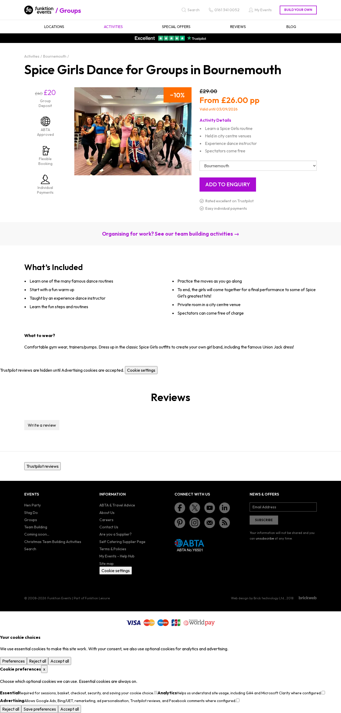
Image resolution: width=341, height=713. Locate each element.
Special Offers (176, 26)
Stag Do (31, 512)
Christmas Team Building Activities (52, 541)
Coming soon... (36, 534)
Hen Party (32, 505)
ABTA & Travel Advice (117, 505)
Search (30, 548)
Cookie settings (141, 370)
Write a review (42, 425)
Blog (291, 26)
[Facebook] (179, 507)
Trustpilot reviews (42, 466)
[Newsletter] (209, 522)
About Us (107, 512)
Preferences (13, 661)
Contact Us (108, 527)
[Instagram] (194, 522)
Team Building (35, 527)
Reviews (238, 26)
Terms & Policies (112, 548)
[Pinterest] (179, 522)
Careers (106, 519)
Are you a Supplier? (115, 534)
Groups (70, 10)
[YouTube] (209, 507)
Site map (106, 563)
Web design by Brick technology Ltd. (258, 598)
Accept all (59, 661)
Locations (54, 26)
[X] (194, 507)
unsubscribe (265, 538)
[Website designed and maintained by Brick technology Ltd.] (308, 597)
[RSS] (224, 522)
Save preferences (39, 709)
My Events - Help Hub (117, 556)
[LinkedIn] (224, 507)
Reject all (37, 661)
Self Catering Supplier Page (122, 541)
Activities (113, 26)
